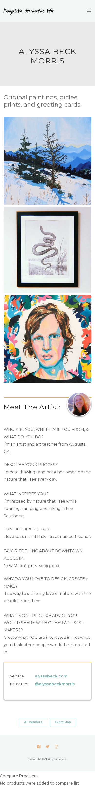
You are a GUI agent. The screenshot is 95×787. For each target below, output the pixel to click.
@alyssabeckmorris (55, 684)
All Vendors (33, 722)
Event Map (63, 722)
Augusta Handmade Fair (29, 11)
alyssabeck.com (51, 676)
